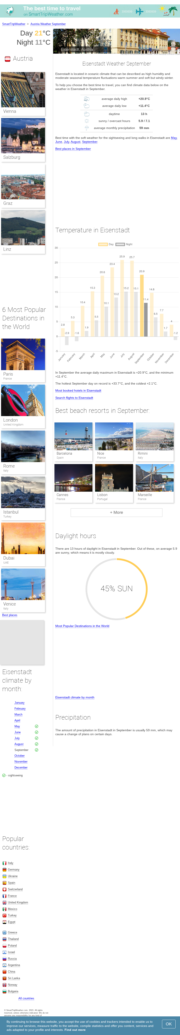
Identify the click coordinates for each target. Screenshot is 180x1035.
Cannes (62, 495)
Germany (14, 869)
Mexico (12, 909)
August (75, 141)
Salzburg (11, 157)
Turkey (7, 516)
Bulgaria (13, 991)
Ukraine (13, 876)
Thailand (13, 939)
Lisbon (102, 495)
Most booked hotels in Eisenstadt (78, 390)
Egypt (11, 922)
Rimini (143, 453)
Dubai (8, 558)
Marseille (145, 495)
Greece (12, 932)
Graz (8, 203)
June (58, 141)
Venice (9, 604)
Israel (11, 952)
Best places (9, 615)
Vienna (9, 111)
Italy (5, 470)
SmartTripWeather (13, 24)
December (20, 767)
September (89, 141)
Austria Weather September (48, 24)
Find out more (75, 1029)
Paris (8, 374)
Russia (12, 958)
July (66, 141)
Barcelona (64, 453)
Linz (7, 249)
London (10, 420)
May (174, 138)
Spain (11, 882)
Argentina (14, 965)
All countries (26, 998)
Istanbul (10, 512)
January (19, 702)
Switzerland (15, 889)
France (7, 378)
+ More (116, 512)
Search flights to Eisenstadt (74, 397)
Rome (9, 466)
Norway (12, 984)
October (19, 755)
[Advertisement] (116, 184)
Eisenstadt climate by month (74, 697)
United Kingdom (13, 424)
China (11, 971)
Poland (12, 945)
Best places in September (73, 148)
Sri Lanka (14, 978)
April (17, 720)
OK (169, 1024)
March (18, 714)
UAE (6, 562)
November (20, 761)
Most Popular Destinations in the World (82, 626)
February (20, 708)
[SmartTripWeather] (90, 17)
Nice (100, 453)
